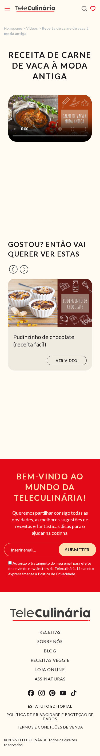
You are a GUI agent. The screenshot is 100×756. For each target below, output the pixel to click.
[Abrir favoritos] (93, 8)
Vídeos (32, 28)
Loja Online (50, 669)
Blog (50, 650)
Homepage (13, 28)
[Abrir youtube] (63, 693)
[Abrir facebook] (31, 693)
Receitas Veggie (50, 660)
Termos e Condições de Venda (50, 727)
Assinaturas (50, 678)
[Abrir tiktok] (73, 693)
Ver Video (67, 360)
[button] (13, 269)
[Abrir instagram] (41, 693)
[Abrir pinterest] (52, 693)
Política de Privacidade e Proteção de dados (50, 716)
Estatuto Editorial (50, 706)
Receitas (50, 632)
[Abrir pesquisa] (84, 9)
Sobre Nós (50, 641)
